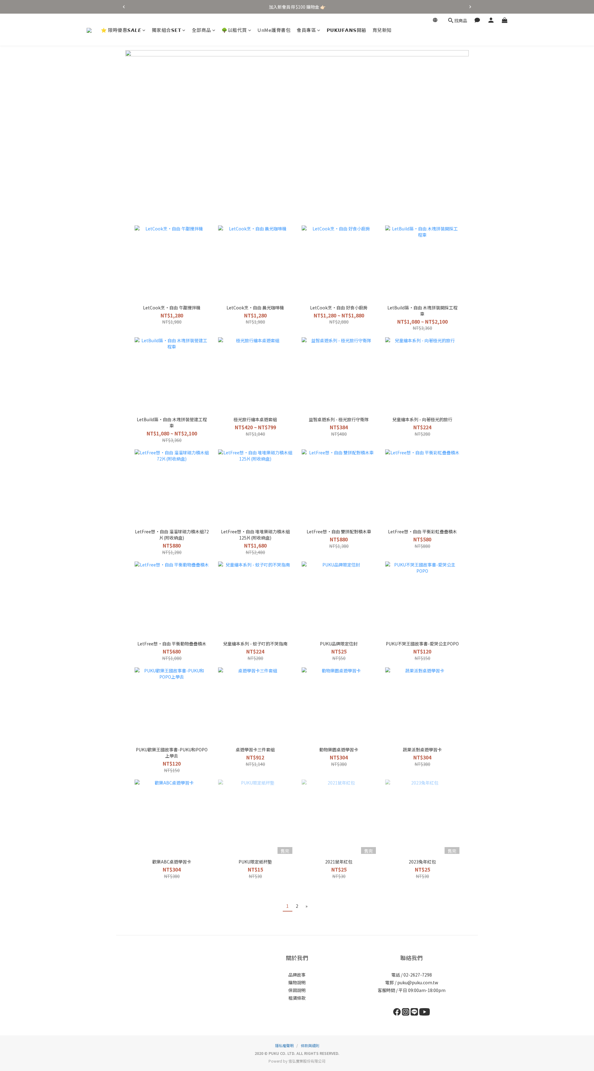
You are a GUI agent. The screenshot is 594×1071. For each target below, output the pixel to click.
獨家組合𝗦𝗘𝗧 (166, 30)
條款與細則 (310, 1045)
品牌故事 (297, 975)
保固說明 (297, 990)
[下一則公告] (470, 7)
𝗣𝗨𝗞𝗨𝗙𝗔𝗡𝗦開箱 (346, 30)
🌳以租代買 (234, 30)
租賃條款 (297, 998)
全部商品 (201, 30)
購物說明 (297, 982)
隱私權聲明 (284, 1045)
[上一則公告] (124, 7)
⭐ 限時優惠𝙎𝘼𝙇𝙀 (121, 30)
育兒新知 (382, 30)
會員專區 (306, 30)
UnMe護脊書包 (274, 30)
